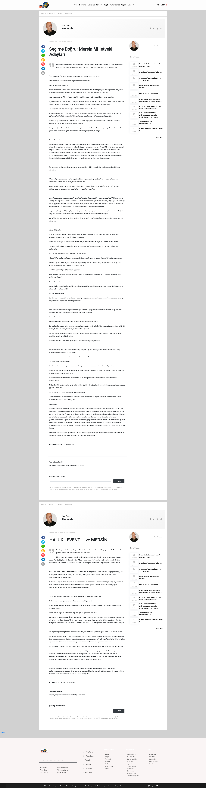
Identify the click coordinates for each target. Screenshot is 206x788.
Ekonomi (91, 5)
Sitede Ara (152, 754)
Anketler (151, 757)
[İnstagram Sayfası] (48, 760)
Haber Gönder (62, 772)
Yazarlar (51, 13)
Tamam (159, 786)
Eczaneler (130, 761)
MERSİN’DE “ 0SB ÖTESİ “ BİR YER (150, 72)
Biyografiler (152, 759)
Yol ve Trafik (131, 757)
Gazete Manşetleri (133, 776)
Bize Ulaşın (89, 772)
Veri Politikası (44, 772)
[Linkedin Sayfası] (55, 760)
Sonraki (2, 732)
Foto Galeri (89, 752)
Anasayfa (44, 13)
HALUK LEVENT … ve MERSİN (148, 93)
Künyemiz (88, 768)
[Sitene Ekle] (67, 760)
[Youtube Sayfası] (51, 760)
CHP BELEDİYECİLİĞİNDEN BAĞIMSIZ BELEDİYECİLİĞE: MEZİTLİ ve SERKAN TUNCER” (149, 115)
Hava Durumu (131, 754)
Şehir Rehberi (131, 773)
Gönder (119, 481)
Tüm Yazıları (158, 46)
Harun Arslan (59, 13)
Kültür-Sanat (115, 5)
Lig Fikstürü (130, 764)
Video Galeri (89, 756)
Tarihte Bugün (131, 766)
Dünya (83, 5)
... (62, 32)
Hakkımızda (43, 768)
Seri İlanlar (130, 771)
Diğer (130, 5)
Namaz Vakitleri (132, 759)
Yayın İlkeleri (44, 770)
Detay (151, 786)
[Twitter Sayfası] (44, 760)
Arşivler (88, 764)
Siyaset (99, 5)
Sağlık (106, 5)
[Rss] (59, 760)
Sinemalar (130, 768)
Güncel (77, 5)
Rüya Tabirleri (153, 761)
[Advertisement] (29, 43)
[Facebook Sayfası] (40, 760)
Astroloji (151, 764)
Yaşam (123, 5)
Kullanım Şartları (62, 768)
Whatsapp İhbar (62, 770)
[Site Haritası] (63, 760)
